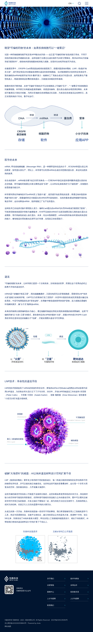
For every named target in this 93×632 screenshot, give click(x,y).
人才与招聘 (51, 599)
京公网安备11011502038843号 (15, 623)
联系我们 (50, 605)
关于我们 (50, 579)
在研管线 (50, 585)
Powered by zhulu (34, 623)
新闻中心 (50, 592)
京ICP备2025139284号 (59, 620)
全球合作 (73, 585)
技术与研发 (74, 579)
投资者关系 (74, 592)
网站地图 (8, 626)
